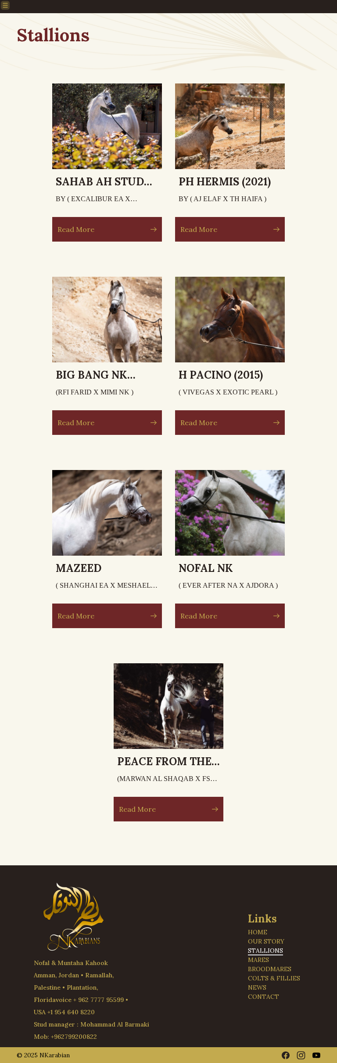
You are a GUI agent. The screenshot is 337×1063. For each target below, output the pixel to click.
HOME (257, 932)
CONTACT (263, 997)
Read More (75, 229)
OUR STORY (266, 941)
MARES (258, 960)
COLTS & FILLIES (274, 978)
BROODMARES (269, 969)
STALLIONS (265, 951)
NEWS (257, 987)
